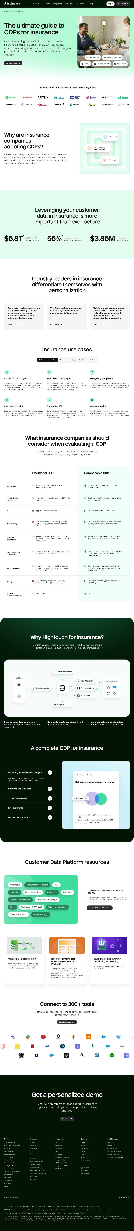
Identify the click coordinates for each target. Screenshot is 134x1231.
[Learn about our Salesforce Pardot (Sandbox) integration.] (101, 1046)
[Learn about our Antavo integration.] (11, 1046)
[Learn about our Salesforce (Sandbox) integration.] (45, 1055)
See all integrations (66, 1022)
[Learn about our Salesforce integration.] (97, 1036)
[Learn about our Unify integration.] (60, 1055)
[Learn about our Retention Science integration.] (82, 1036)
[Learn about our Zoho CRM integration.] (90, 1055)
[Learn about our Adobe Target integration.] (56, 1046)
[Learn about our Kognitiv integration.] (116, 1046)
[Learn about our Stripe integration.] (71, 1046)
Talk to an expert (12, 63)
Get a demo (122, 4)
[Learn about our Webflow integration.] (120, 1055)
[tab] (47, 360)
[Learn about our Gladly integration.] (105, 1055)
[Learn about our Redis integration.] (37, 1036)
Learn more (12, 324)
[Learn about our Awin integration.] (67, 1036)
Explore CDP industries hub (99, 908)
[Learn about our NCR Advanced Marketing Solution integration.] (15, 1055)
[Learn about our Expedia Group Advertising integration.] (30, 1055)
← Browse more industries (13, 11)
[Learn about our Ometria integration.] (52, 1036)
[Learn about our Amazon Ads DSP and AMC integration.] (75, 1055)
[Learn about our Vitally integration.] (112, 1036)
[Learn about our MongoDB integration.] (86, 1046)
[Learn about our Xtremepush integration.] (41, 1046)
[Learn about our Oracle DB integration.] (26, 1046)
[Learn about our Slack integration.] (22, 1036)
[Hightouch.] (12, 3)
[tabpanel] (67, 394)
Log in (110, 4)
